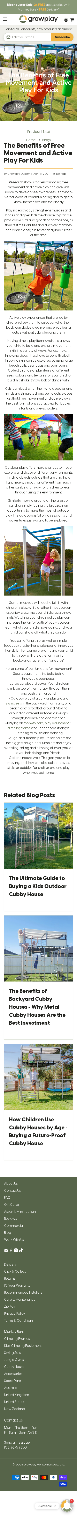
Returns (9, 1278)
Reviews (10, 1219)
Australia (10, 1388)
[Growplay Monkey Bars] (38, 309)
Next (46, 131)
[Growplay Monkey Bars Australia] (38, 19)
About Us (11, 1184)
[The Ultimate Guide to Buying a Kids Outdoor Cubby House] (38, 836)
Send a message (17, 1442)
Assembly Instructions (20, 1212)
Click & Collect (15, 1271)
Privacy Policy (14, 1313)
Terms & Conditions (18, 1321)
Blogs (46, 140)
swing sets (14, 703)
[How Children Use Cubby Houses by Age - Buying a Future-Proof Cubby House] (38, 1077)
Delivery (10, 1264)
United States (14, 1402)
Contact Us (12, 1191)
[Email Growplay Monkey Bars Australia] (6, 1251)
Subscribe (62, 37)
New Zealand (14, 1409)
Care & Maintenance (20, 1299)
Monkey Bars (14, 1332)
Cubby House (14, 1367)
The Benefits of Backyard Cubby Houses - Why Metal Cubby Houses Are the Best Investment (37, 1007)
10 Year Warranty (17, 1285)
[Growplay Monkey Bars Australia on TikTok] (21, 1251)
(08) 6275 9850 (15, 1447)
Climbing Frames (17, 1339)
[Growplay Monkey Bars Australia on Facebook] (11, 1251)
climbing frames (19, 728)
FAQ (7, 1198)
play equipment (57, 723)
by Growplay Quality (17, 173)
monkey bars (34, 723)
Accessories (13, 1374)
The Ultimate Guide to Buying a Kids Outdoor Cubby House (37, 886)
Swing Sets (12, 1353)
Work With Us (14, 1240)
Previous (33, 131)
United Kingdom (16, 1395)
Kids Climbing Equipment (23, 1346)
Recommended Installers (23, 1292)
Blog (7, 1233)
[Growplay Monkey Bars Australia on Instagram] (16, 1251)
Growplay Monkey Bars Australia (44, 1464)
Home (31, 140)
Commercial (13, 1226)
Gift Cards (12, 1205)
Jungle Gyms (14, 1360)
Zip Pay (9, 1306)
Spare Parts (13, 1381)
